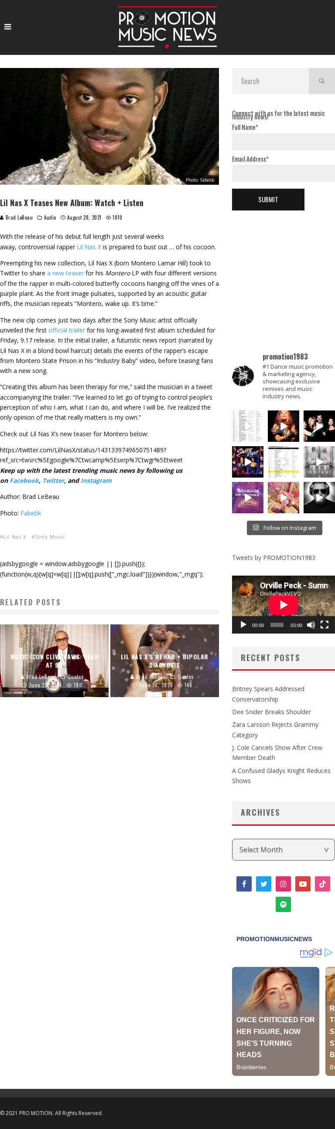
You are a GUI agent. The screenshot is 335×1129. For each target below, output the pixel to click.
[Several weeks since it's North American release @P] (283, 426)
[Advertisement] (283, 267)
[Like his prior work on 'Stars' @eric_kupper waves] (283, 497)
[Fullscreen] (324, 624)
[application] (283, 605)
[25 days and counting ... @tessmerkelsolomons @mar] (319, 462)
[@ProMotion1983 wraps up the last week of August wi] (247, 462)
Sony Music (50, 536)
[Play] (243, 624)
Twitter (53, 480)
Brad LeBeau (18, 217)
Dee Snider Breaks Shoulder (271, 712)
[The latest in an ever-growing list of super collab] (319, 497)
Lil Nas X (89, 247)
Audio (50, 217)
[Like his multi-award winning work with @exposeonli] (319, 426)
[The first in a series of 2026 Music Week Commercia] (247, 426)
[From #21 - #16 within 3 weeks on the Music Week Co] (283, 462)
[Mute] (311, 624)
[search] (322, 81)
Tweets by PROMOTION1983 (273, 557)
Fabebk (30, 513)
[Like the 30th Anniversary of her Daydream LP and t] (247, 497)
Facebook (24, 480)
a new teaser (65, 273)
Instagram (96, 480)
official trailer (66, 330)
